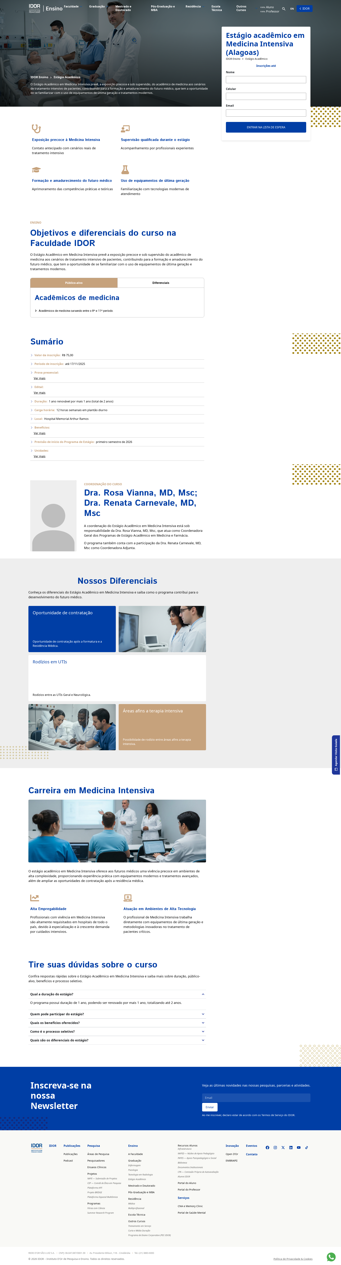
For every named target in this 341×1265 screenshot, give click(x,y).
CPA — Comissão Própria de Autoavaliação (198, 1171)
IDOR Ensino (39, 77)
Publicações (72, 1146)
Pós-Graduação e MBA (163, 8)
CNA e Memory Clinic (190, 1206)
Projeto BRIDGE (94, 1192)
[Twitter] (283, 1147)
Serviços (183, 1198)
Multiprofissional (136, 1208)
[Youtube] (299, 1147)
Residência (193, 6)
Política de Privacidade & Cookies (293, 1259)
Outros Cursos (241, 8)
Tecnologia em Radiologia (140, 1174)
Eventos (251, 1146)
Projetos (92, 1173)
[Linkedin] (291, 1147)
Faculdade (71, 6)
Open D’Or (232, 1154)
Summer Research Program (100, 1212)
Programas (93, 1203)
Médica (131, 1203)
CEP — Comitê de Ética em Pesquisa (104, 1183)
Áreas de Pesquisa (98, 1154)
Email (230, 106)
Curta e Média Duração (139, 1230)
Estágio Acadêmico (67, 77)
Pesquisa (93, 1146)
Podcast (68, 1160)
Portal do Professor (189, 1189)
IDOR (306, 8)
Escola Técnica (217, 8)
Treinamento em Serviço (139, 1225)
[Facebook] (267, 1147)
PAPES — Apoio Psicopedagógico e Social (197, 1158)
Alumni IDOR (184, 1176)
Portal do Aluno (187, 1183)
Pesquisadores (96, 1160)
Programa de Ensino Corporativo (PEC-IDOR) (149, 1235)
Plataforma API (94, 1187)
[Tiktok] (306, 1147)
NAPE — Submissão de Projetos (102, 1178)
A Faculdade (135, 1154)
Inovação (232, 1146)
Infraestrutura (184, 1148)
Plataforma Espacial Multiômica (102, 1197)
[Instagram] (275, 1147)
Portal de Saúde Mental (192, 1212)
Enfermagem (134, 1165)
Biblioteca (182, 1162)
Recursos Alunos (187, 1145)
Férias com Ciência (96, 1208)
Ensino (133, 1146)
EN (292, 8)
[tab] (73, 283)
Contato (252, 1154)
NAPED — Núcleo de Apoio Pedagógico (196, 1153)
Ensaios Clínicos (96, 1167)
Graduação (97, 6)
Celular (231, 89)
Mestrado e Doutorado (123, 8)
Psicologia (133, 1170)
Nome (230, 72)
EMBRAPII (231, 1160)
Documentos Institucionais (190, 1167)
